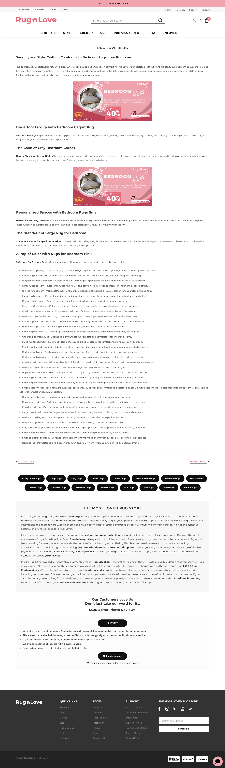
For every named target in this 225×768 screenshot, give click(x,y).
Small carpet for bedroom (36, 437)
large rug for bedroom (97, 241)
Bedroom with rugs (32, 352)
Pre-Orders (38, 9)
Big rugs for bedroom (33, 301)
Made (40, 757)
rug (138, 516)
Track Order (23, 9)
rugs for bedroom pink (113, 262)
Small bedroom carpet (34, 432)
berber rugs (76, 520)
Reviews (205, 10)
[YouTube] (183, 709)
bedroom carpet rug (94, 71)
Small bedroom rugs (33, 387)
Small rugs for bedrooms (35, 347)
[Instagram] (167, 709)
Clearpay (180, 10)
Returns (52, 9)
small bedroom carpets (144, 71)
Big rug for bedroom (33, 291)
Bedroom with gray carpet (36, 357)
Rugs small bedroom (33, 402)
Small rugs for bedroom (35, 382)
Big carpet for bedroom (34, 397)
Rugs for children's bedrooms (38, 280)
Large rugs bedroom (33, 285)
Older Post (26, 461)
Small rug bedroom (32, 331)
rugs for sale (46, 539)
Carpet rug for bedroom (35, 275)
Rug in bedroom (31, 311)
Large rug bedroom (32, 296)
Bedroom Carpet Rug (75, 127)
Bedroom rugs (30, 367)
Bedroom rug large (32, 417)
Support (193, 10)
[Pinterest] (175, 709)
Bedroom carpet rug (33, 270)
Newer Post (198, 461)
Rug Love (47, 516)
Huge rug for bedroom (34, 341)
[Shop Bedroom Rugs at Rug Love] (112, 101)
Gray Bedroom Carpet (56, 148)
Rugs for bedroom (32, 407)
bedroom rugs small (126, 220)
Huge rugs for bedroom (34, 306)
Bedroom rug (29, 316)
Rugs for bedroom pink (34, 362)
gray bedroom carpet (88, 156)
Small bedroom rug (147, 387)
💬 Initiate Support (112, 656)
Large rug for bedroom (34, 412)
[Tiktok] (190, 709)
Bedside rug (28, 442)
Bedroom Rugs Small (80, 212)
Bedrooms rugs (30, 326)
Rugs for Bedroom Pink (71, 254)
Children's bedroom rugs (35, 336)
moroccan (62, 520)
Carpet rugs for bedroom (35, 321)
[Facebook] (159, 709)
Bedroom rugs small (33, 422)
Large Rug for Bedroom (65, 233)
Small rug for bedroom (34, 377)
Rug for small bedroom (34, 372)
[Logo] (36, 20)
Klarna (168, 10)
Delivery (64, 9)
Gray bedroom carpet (33, 427)
